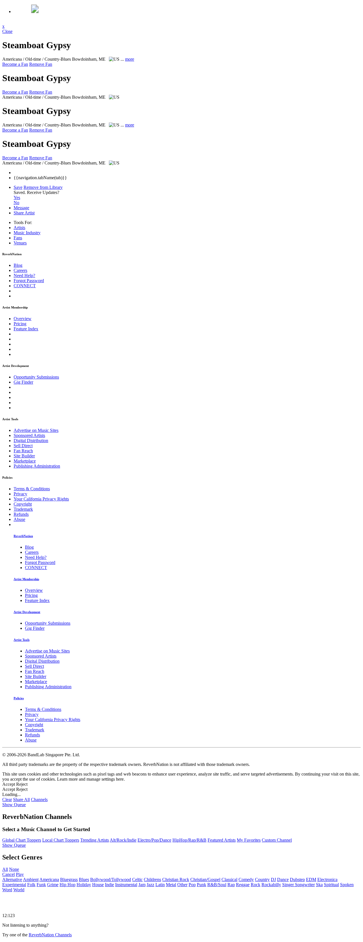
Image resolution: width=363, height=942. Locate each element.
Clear (7, 799)
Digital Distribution (31, 440)
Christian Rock (175, 879)
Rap (231, 884)
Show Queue (14, 804)
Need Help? (24, 275)
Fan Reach (23, 450)
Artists (19, 227)
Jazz (150, 884)
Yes (17, 197)
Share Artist (24, 212)
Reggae (243, 884)
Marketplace (25, 461)
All (5, 869)
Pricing (20, 323)
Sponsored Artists (29, 435)
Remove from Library (43, 187)
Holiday (84, 884)
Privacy (20, 493)
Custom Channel (277, 840)
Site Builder (24, 455)
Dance (283, 879)
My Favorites (249, 840)
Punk (201, 884)
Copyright (23, 504)
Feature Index (26, 328)
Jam (141, 884)
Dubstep (297, 879)
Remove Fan (40, 64)
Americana (49, 879)
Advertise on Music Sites (36, 430)
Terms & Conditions (32, 488)
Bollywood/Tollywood (110, 879)
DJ (273, 879)
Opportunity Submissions (36, 377)
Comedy (246, 879)
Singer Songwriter (298, 884)
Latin (160, 884)
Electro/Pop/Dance (154, 840)
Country (262, 879)
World (18, 889)
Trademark (23, 509)
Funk (41, 884)
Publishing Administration (37, 466)
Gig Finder (23, 382)
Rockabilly (271, 884)
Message (21, 207)
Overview (22, 318)
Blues (84, 879)
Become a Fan (15, 64)
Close (7, 31)
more (129, 59)
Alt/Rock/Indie (123, 840)
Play (20, 874)
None (14, 869)
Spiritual (331, 884)
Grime (52, 884)
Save (18, 187)
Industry (27, 232)
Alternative (12, 879)
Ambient (31, 879)
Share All (21, 799)
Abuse (19, 519)
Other (182, 884)
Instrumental (126, 884)
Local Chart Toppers (60, 840)
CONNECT (25, 285)
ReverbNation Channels (50, 934)
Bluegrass (69, 879)
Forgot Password (29, 280)
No (16, 202)
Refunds (21, 514)
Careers (20, 270)
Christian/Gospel (205, 879)
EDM (311, 879)
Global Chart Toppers (21, 840)
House (98, 884)
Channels (39, 799)
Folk (31, 884)
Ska (319, 884)
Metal (171, 884)
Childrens (152, 879)
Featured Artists (222, 840)
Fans (18, 237)
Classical (229, 879)
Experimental (14, 884)
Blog (18, 265)
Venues (20, 242)
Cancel (8, 874)
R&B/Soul (216, 884)
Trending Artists (94, 840)
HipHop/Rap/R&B (189, 840)
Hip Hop (67, 884)
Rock (255, 884)
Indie (109, 884)
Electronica (327, 879)
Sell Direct (23, 445)
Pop (192, 884)
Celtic (137, 879)
